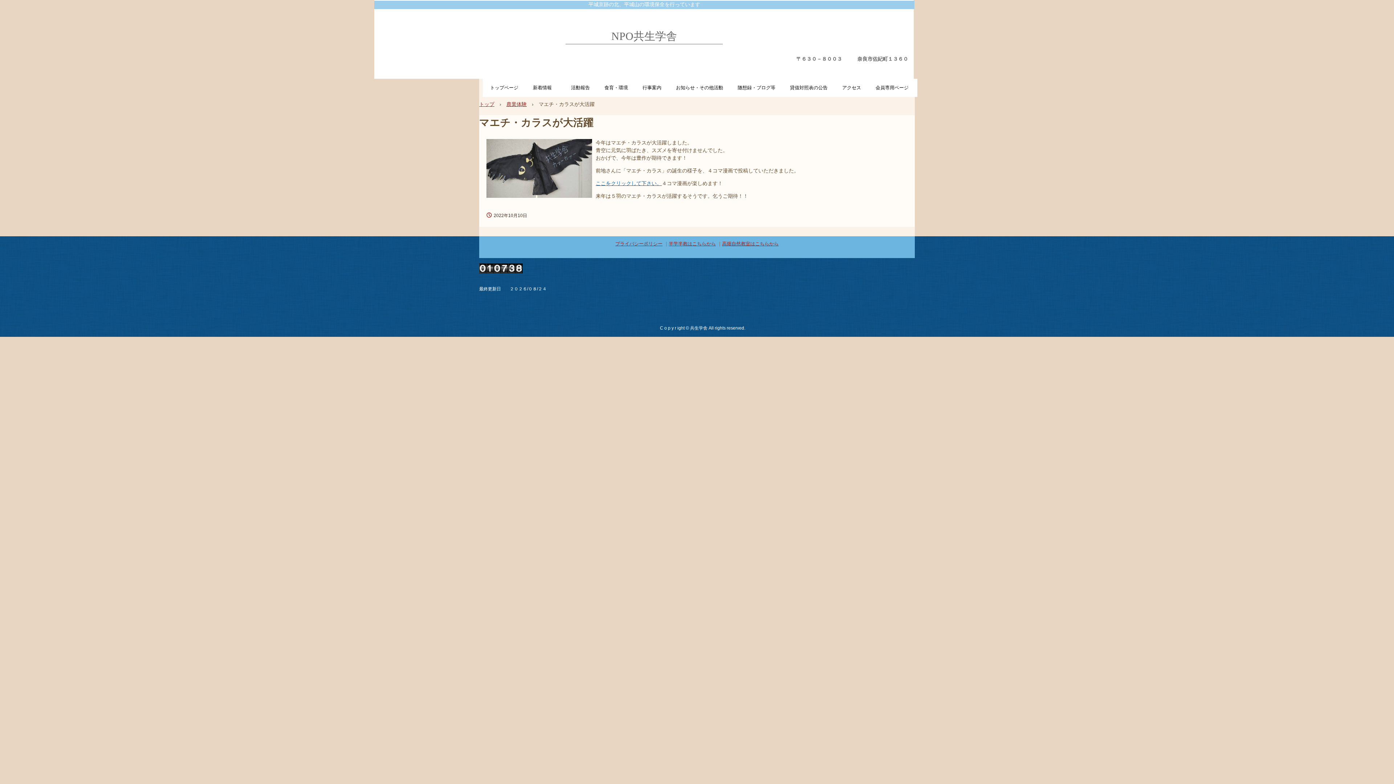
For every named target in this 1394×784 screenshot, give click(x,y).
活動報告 (580, 87)
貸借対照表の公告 (809, 87)
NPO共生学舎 (644, 36)
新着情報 (545, 87)
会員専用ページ (892, 87)
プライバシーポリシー (639, 243)
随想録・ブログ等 (756, 87)
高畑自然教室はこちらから (750, 243)
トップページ (504, 87)
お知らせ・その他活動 (699, 87)
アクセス (851, 87)
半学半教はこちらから (692, 243)
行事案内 (652, 87)
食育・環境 (616, 87)
